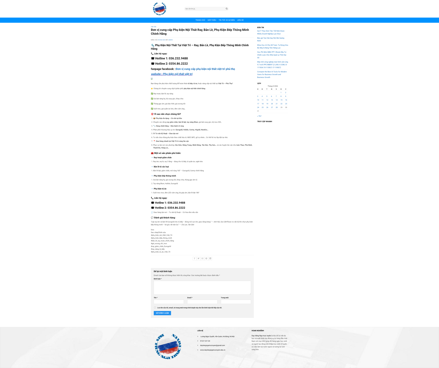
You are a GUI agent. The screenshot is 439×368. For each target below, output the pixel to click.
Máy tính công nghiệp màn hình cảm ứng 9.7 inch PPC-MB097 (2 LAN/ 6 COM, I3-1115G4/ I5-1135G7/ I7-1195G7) (272, 65)
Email (189, 298)
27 (272, 107)
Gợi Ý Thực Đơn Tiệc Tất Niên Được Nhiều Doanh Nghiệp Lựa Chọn (271, 32)
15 (281, 100)
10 (258, 100)
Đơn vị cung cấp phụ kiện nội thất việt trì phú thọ (205, 69)
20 (272, 104)
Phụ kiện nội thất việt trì (177, 74)
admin (170, 40)
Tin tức (153, 27)
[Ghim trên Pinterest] (206, 258)
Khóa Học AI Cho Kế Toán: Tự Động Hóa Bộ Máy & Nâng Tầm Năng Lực (272, 46)
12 (267, 100)
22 (281, 104)
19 (267, 104)
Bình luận (158, 279)
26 (267, 107)
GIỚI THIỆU (212, 20)
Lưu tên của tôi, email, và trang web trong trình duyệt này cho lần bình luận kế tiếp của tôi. (189, 308)
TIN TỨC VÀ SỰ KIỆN (227, 20)
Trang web (225, 298)
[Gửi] (227, 9)
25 (263, 107)
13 (272, 100)
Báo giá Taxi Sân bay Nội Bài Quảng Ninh (270, 39)
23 (286, 104)
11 (263, 100)
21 (277, 104)
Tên (156, 298)
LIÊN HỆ (240, 20)
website (156, 74)
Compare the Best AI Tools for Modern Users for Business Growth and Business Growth (272, 74)
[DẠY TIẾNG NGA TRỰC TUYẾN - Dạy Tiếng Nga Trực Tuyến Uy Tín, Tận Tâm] (166, 9)
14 (277, 100)
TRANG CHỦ (200, 20)
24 (258, 107)
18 (263, 104)
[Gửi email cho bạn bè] (202, 258)
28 (277, 107)
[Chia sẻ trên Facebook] (194, 258)
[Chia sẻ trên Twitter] (198, 258)
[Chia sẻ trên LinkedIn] (210, 258)
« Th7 (259, 116)
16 (286, 100)
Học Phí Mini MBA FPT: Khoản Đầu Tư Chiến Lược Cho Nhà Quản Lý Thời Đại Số (271, 55)
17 (258, 104)
